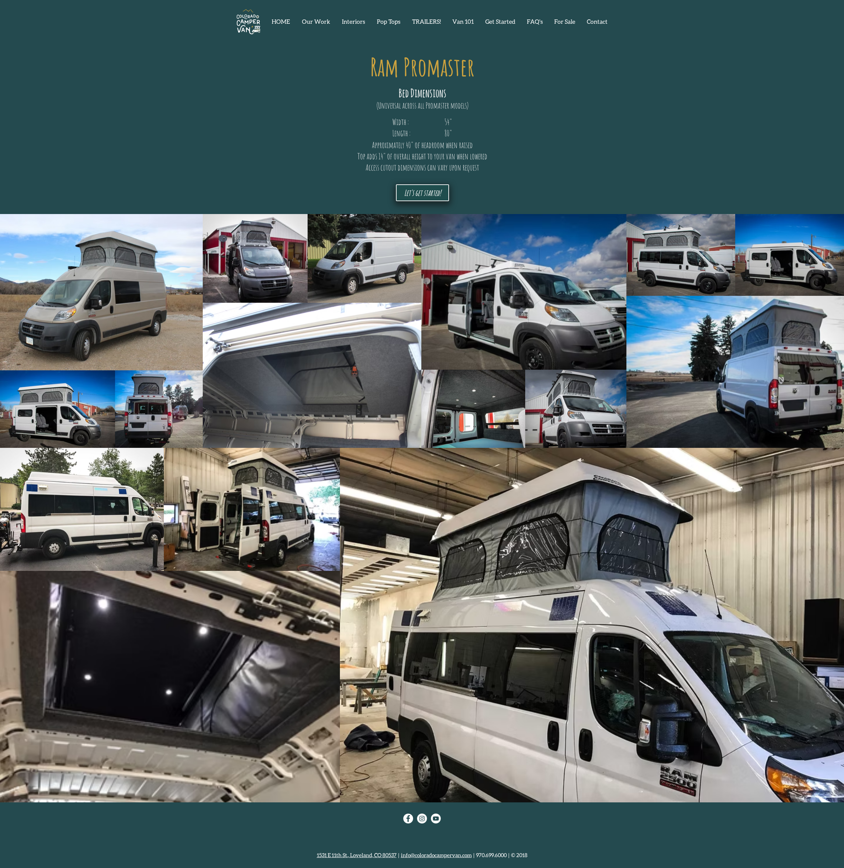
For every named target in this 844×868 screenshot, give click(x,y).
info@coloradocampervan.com (436, 855)
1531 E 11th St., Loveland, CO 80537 (357, 855)
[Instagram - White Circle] (422, 818)
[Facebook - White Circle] (408, 818)
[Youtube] (436, 818)
